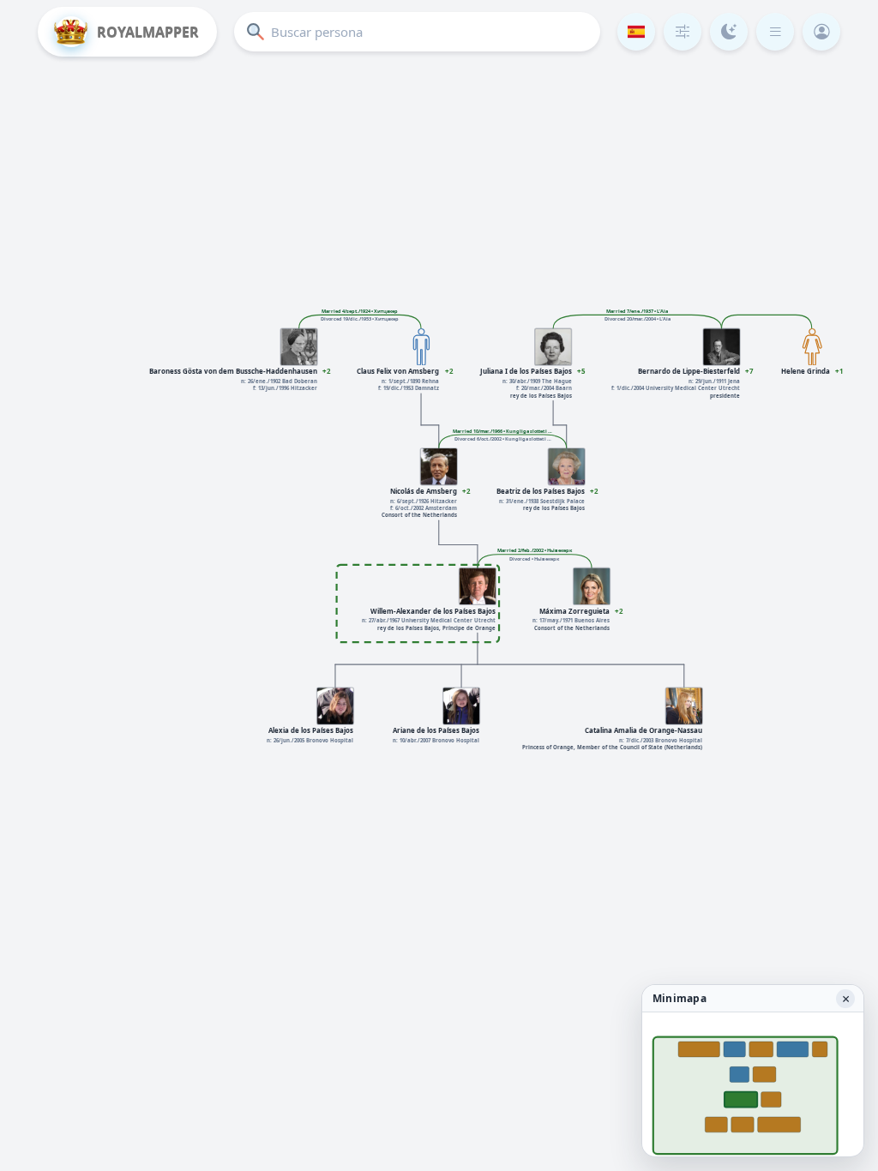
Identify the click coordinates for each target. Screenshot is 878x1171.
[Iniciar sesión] (821, 32)
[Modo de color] (729, 32)
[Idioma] (636, 32)
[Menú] (775, 32)
